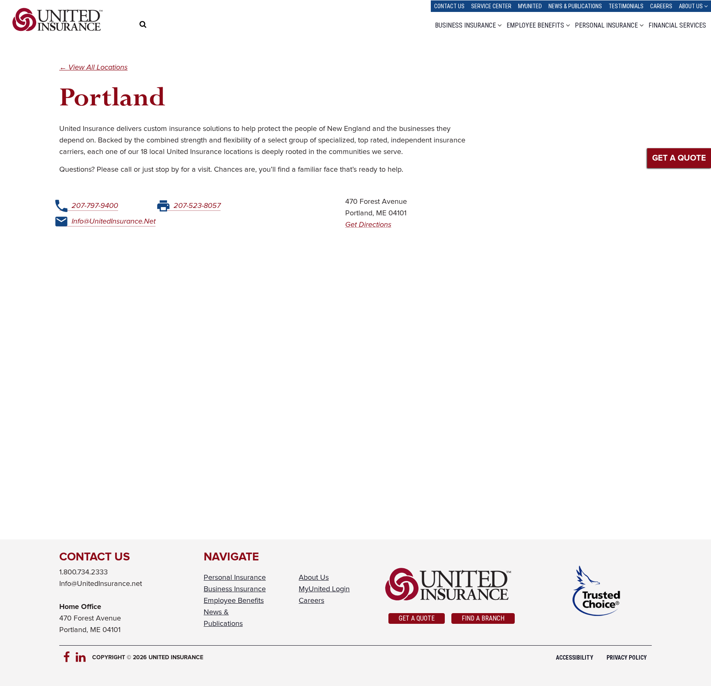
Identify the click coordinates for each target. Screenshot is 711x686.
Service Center (491, 6)
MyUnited (530, 6)
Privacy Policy (626, 657)
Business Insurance (465, 25)
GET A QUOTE (679, 158)
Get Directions (368, 225)
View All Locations (98, 67)
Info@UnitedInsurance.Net (114, 221)
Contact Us (449, 6)
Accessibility (574, 657)
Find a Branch (483, 618)
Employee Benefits (535, 25)
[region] (159, 25)
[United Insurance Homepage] (57, 19)
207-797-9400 (95, 206)
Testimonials (626, 6)
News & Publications (575, 6)
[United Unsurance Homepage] (451, 584)
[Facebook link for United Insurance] (69, 657)
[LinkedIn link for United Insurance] (82, 657)
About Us (691, 6)
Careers (661, 6)
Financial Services (677, 25)
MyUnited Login (324, 589)
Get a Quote (416, 618)
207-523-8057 (197, 206)
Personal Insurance (606, 25)
